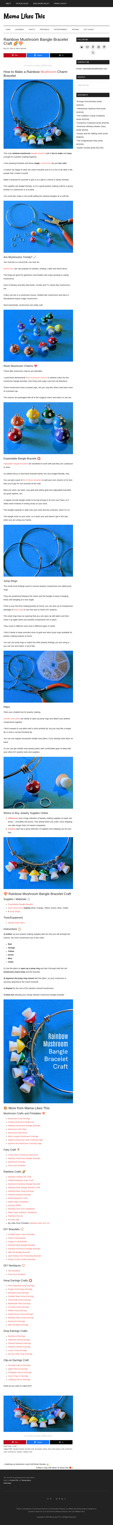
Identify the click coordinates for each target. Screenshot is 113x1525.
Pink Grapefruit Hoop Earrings (21, 1286)
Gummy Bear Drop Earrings (20, 1354)
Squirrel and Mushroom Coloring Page (25, 1143)
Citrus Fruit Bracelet (16, 1238)
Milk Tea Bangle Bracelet (19, 1252)
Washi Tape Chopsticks (18, 1202)
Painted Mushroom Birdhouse (21, 1122)
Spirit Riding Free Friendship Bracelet (24, 1256)
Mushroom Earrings (16, 1162)
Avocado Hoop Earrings (18, 1307)
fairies (45, 1449)
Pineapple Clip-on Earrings (20, 1372)
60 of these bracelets (32, 480)
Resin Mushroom (15, 908)
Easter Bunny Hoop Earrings (20, 1314)
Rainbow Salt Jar (15, 1216)
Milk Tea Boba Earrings (18, 1325)
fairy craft (51, 1449)
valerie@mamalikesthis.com (94, 69)
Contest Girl (14, 1480)
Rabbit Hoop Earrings (17, 1310)
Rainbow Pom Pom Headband (21, 1209)
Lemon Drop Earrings (17, 1350)
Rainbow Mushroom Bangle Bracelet (24, 1126)
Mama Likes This (24, 16)
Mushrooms (9, 269)
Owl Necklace (14, 1271)
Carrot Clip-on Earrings (18, 1376)
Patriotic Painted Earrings (19, 1347)
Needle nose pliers (12, 719)
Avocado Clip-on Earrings (19, 1365)
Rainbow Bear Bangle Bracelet (21, 1245)
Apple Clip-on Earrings (18, 1369)
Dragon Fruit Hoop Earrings (20, 1289)
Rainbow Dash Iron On (39, 1223)
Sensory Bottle (14, 1205)
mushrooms (45, 163)
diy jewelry (38, 1449)
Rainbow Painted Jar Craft (19, 1177)
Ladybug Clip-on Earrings (19, 1379)
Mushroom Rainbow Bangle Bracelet (24, 1184)
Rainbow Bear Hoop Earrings (21, 1191)
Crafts (15, 1446)
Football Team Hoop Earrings (21, 1296)
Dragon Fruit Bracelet (17, 1241)
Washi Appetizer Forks (18, 1198)
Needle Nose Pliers (16, 923)
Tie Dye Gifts (13, 1220)
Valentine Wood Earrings (19, 1340)
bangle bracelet (38, 153)
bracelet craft (29, 1449)
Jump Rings (15, 911)
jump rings (18, 610)
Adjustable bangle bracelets (16, 464)
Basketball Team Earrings (19, 1303)
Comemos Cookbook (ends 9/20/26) (93, 123)
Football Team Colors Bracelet (21, 1234)
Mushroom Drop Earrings (19, 1118)
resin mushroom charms (36, 378)
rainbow (19, 1452)
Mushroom (48, 72)
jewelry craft (60, 1449)
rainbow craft (27, 1452)
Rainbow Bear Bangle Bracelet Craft (24, 1187)
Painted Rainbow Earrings (19, 1195)
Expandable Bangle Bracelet (20, 904)
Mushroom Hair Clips (17, 1129)
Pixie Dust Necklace (17, 1165)
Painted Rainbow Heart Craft (20, 1180)
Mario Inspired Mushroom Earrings (23, 1136)
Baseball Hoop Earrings (18, 1293)
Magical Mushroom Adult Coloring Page (25, 1140)
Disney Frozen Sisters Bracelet (21, 1259)
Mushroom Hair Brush (17, 1133)
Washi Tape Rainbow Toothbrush (22, 1212)
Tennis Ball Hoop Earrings (19, 1300)
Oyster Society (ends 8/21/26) (90, 148)
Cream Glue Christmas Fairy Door (23, 1155)
